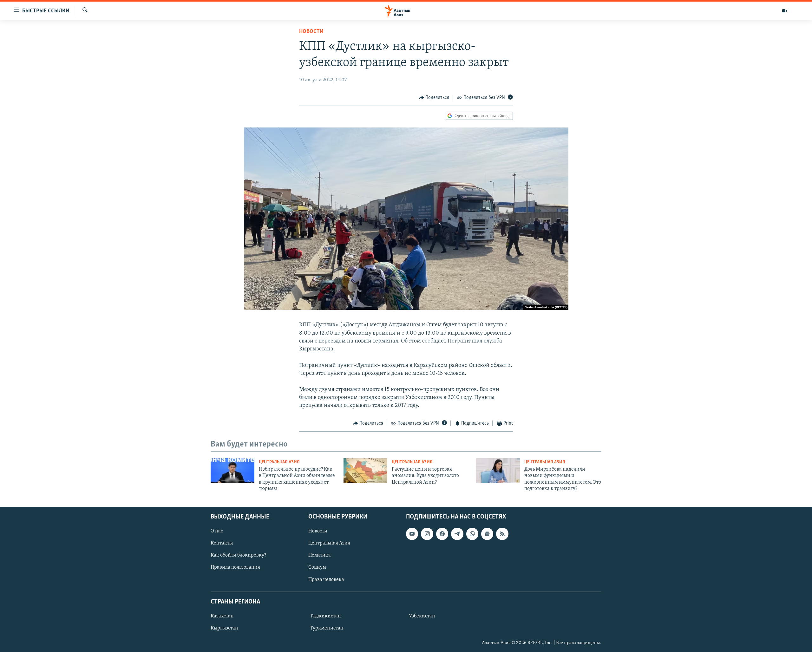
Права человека (326, 579)
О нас (217, 531)
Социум (317, 567)
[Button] (434, 98)
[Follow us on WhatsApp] (472, 534)
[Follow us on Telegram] (457, 534)
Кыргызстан (224, 627)
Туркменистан (327, 627)
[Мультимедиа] (784, 10)
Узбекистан (422, 615)
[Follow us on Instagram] (427, 534)
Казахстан (222, 615)
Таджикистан (325, 615)
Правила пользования (235, 567)
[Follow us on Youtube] (412, 534)
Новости (311, 32)
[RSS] (502, 534)
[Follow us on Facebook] (442, 534)
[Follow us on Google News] (487, 534)
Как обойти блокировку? (238, 555)
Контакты (222, 543)
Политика (319, 555)
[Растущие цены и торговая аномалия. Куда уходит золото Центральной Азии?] (365, 470)
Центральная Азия (279, 462)
